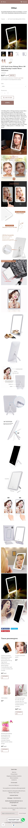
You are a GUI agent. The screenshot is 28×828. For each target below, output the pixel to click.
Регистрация (22, 813)
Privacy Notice (14, 774)
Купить (7, 102)
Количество (4, 90)
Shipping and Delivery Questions (14, 776)
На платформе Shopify (17, 822)
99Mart (9, 822)
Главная (3, 19)
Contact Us (14, 780)
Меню (4, 1)
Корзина (25, 1)
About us (14, 772)
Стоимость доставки (18, 78)
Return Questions (14, 778)
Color (2, 83)
